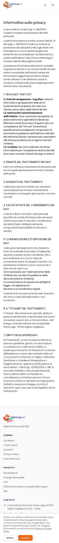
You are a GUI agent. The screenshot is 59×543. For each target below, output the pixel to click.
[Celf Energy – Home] (12, 5)
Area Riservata (11, 458)
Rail (5, 491)
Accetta (25, 537)
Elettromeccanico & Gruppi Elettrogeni (25, 486)
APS (5, 482)
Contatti (8, 449)
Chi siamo (8, 440)
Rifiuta (9, 537)
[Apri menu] (53, 5)
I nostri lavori (10, 445)
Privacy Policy (11, 454)
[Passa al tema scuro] (45, 5)
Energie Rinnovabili (13, 477)
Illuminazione (10, 473)
